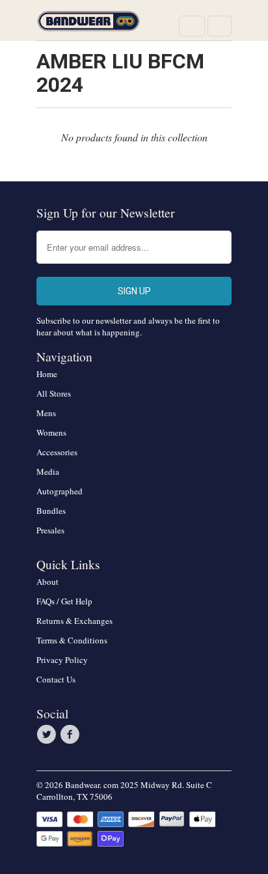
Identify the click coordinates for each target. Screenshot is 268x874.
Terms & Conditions (71, 640)
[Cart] (220, 26)
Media (47, 471)
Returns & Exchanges (74, 621)
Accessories (56, 452)
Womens (51, 432)
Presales (50, 530)
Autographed (59, 491)
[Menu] (192, 26)
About (47, 581)
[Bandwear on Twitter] (48, 734)
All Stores (53, 393)
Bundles (51, 510)
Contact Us (55, 679)
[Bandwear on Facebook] (71, 734)
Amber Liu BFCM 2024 (120, 73)
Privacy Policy (62, 660)
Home (46, 374)
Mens (46, 413)
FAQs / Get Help (64, 601)
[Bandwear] (88, 25)
